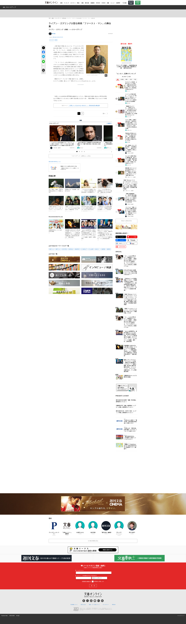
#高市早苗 (64, 249)
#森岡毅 (103, 249)
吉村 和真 (128, 142)
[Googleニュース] (95, 600)
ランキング (66, 2)
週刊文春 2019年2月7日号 (58, 37)
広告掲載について (73, 604)
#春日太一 (97, 249)
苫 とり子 (128, 91)
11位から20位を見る (126, 220)
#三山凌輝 (91, 249)
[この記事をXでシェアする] (43, 48)
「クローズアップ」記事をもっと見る (81, 156)
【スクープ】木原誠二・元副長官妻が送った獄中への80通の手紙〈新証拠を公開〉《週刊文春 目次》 (126, 67)
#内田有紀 (70, 249)
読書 (108, 2)
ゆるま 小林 (129, 116)
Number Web (4, 615)
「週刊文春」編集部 (57, 147)
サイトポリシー (106, 604)
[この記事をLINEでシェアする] (43, 62)
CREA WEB (12, 615)
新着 (61, 2)
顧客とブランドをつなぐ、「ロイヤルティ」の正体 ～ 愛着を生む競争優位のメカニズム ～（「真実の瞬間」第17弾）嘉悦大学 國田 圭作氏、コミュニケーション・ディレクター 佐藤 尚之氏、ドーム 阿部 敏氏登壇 (105, 235)
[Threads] (91, 600)
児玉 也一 (81, 147)
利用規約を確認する (86, 581)
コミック (112, 2)
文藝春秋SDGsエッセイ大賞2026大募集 (55, 231)
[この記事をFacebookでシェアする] (43, 52)
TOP (49, 18)
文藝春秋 (92, 2)
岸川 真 (53, 33)
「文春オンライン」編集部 (131, 177)
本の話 (17, 615)
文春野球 (118, 2)
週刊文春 (87, 2)
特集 (78, 2)
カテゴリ (72, 2)
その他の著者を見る (93, 540)
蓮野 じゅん (109, 147)
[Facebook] (83, 600)
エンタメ (51, 40)
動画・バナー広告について (94, 604)
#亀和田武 (77, 249)
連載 (82, 2)
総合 (130, 76)
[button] (77, 151)
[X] (87, 600)
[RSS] (102, 600)
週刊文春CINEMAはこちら (55, 161)
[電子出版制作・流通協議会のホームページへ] (76, 609)
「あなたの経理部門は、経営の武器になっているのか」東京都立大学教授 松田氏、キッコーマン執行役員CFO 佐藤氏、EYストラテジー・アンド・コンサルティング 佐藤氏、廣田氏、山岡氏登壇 (88, 235)
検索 (125, 2)
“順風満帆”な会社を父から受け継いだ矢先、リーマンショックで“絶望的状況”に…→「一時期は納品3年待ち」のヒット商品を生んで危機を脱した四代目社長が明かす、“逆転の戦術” (72, 234)
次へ (104, 113)
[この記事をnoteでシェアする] (43, 66)
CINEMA (103, 2)
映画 (56, 40)
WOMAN (98, 2)
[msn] (98, 600)
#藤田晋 (108, 249)
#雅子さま (51, 249)
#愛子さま (58, 249)
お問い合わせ (83, 604)
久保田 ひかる (129, 130)
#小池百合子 (84, 249)
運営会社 (114, 604)
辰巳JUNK (128, 103)
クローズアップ (11, 7)
